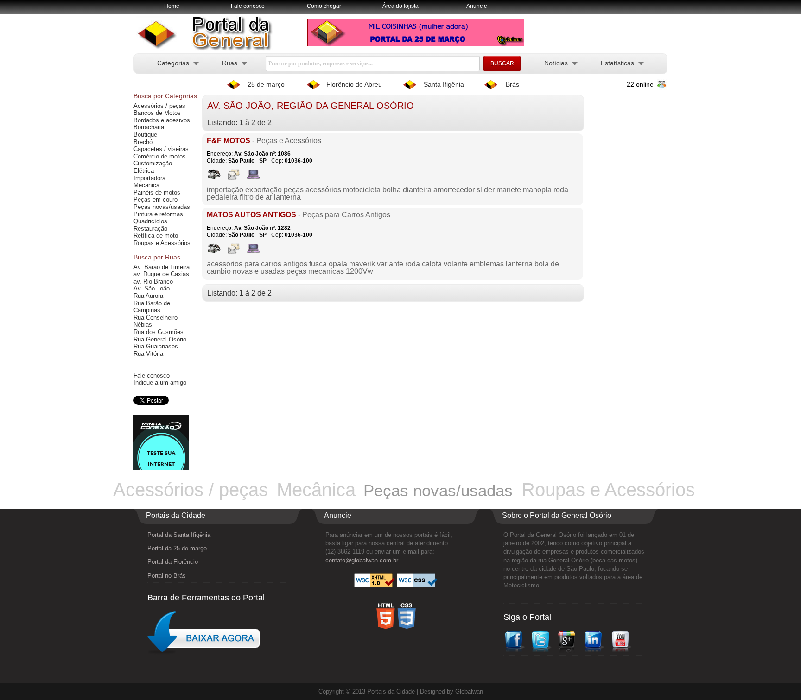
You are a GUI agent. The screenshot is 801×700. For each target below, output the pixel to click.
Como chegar (324, 6)
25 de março (266, 84)
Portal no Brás (166, 575)
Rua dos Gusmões (159, 331)
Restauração (150, 228)
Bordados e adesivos (162, 120)
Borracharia (149, 127)
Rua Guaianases (156, 346)
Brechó (143, 142)
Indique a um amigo (160, 382)
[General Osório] (208, 48)
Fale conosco (248, 6)
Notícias (556, 63)
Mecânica (146, 185)
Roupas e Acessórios (162, 243)
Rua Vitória (148, 353)
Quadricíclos (150, 221)
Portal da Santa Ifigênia (178, 534)
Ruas (229, 63)
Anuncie (476, 6)
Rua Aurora (148, 295)
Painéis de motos (157, 192)
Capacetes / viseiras (161, 148)
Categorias (173, 63)
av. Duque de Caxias (161, 274)
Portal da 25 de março (177, 548)
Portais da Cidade (391, 691)
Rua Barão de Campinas (152, 307)
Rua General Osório (160, 339)
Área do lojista (400, 6)
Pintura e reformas (158, 214)
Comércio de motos (160, 156)
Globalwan (469, 691)
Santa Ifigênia (444, 84)
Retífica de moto (156, 235)
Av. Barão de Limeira (162, 267)
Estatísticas (617, 63)
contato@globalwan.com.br (361, 560)
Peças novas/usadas (162, 206)
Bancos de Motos (157, 112)
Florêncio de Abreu (354, 84)
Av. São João (152, 288)
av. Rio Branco (153, 281)
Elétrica (144, 170)
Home (171, 6)
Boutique (145, 134)
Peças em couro (156, 199)
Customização (153, 163)
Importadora (149, 178)
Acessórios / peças (159, 105)
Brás (512, 84)
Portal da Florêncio (172, 561)
